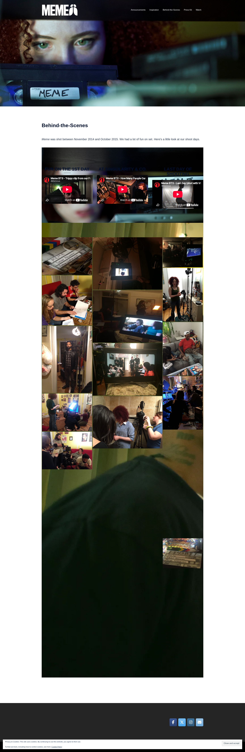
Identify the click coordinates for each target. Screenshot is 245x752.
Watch (198, 10)
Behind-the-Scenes (171, 10)
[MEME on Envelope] (199, 722)
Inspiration (154, 10)
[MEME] (60, 9)
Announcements (138, 10)
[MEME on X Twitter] (182, 722)
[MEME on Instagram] (191, 722)
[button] (67, 256)
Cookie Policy (56, 747)
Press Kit (188, 10)
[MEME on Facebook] (173, 722)
